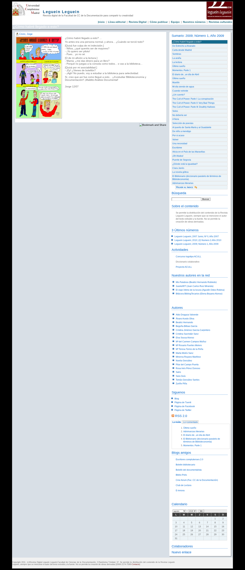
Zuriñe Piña (181, 383)
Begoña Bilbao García (186, 326)
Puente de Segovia (181, 160)
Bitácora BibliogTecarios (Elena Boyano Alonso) (199, 293)
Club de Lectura (183, 485)
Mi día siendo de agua (183, 86)
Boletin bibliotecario (185, 464)
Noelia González (184, 360)
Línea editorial (117, 21)
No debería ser (179, 115)
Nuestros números (194, 21)
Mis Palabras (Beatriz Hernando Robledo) (196, 282)
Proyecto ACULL (184, 267)
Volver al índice (184, 187)
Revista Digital (138, 21)
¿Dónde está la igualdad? (185, 164)
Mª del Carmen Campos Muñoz (191, 341)
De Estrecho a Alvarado (183, 46)
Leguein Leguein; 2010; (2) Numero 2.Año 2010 (198, 240)
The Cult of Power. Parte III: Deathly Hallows (193, 107)
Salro (178, 372)
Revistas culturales (220, 21)
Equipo (175, 21)
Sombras (176, 54)
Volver (175, 139)
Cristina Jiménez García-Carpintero (193, 330)
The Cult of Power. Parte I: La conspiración (193, 99)
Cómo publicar (159, 21)
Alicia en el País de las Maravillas (188, 152)
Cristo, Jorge (25, 34)
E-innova (180, 490)
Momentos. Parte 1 (181, 70)
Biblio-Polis (181, 475)
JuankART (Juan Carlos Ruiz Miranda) (194, 286)
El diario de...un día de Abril (185, 74)
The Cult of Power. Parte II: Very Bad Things (193, 103)
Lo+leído (176, 422)
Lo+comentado (190, 422)
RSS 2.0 (181, 416)
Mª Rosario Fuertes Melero (189, 345)
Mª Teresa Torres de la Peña (189, 349)
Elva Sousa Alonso (185, 337)
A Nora (175, 119)
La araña (176, 58)
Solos (175, 111)
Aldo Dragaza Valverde (187, 314)
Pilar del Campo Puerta (187, 364)
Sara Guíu (181, 376)
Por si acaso (178, 135)
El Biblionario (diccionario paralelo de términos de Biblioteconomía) (196, 177)
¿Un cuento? (178, 94)
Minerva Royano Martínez (188, 357)
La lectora (177, 62)
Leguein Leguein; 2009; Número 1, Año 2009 (196, 244)
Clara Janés (178, 168)
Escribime (177, 147)
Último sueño (178, 66)
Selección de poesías (182, 123)
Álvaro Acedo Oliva (185, 318)
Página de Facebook (185, 406)
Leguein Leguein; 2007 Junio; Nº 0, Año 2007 (197, 236)
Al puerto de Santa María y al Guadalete (191, 127)
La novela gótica (180, 172)
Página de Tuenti (183, 402)
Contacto (136, 564)
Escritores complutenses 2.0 (189, 459)
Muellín (176, 82)
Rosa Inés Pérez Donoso (188, 368)
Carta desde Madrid (182, 50)
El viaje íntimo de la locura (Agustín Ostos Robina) (200, 290)
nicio (101, 21)
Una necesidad (179, 143)
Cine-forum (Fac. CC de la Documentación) (197, 480)
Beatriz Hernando (184, 322)
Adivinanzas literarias (182, 183)
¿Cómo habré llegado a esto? (186, 42)
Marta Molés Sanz (184, 353)
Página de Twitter (183, 410)
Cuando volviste (180, 91)
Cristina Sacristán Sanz (187, 334)
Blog (177, 398)
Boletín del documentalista (189, 470)
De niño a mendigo (181, 131)
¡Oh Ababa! (177, 156)
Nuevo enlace (181, 552)
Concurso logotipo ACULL (188, 256)
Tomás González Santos (187, 380)
